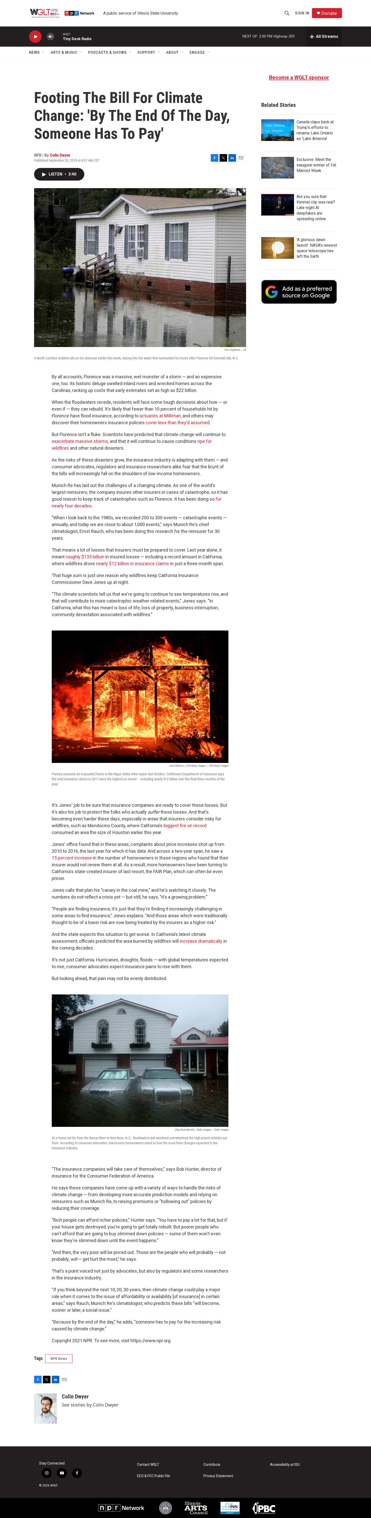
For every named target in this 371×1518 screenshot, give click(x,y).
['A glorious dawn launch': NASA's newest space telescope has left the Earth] (277, 248)
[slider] (58, 36)
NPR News (58, 1359)
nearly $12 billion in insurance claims (132, 563)
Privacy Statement (218, 1476)
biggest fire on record (185, 825)
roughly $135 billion (85, 556)
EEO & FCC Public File (153, 1476)
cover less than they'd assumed (177, 422)
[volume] (50, 36)
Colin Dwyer (60, 155)
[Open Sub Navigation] (44, 52)
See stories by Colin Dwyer (90, 1405)
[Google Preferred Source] (299, 292)
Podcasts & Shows (107, 52)
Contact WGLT (148, 1465)
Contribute (211, 1465)
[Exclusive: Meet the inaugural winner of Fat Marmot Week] (277, 168)
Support (146, 52)
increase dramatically (201, 941)
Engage (197, 52)
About (172, 52)
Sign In (302, 13)
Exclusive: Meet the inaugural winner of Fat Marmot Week (316, 165)
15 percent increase (72, 858)
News (34, 52)
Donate (329, 13)
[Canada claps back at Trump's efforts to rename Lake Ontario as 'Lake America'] (277, 130)
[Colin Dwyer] (45, 1408)
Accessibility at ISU (285, 1465)
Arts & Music (64, 52)
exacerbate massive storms (80, 441)
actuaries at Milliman (160, 415)
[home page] (62, 13)
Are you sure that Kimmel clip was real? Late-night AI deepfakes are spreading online (316, 207)
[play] (35, 37)
